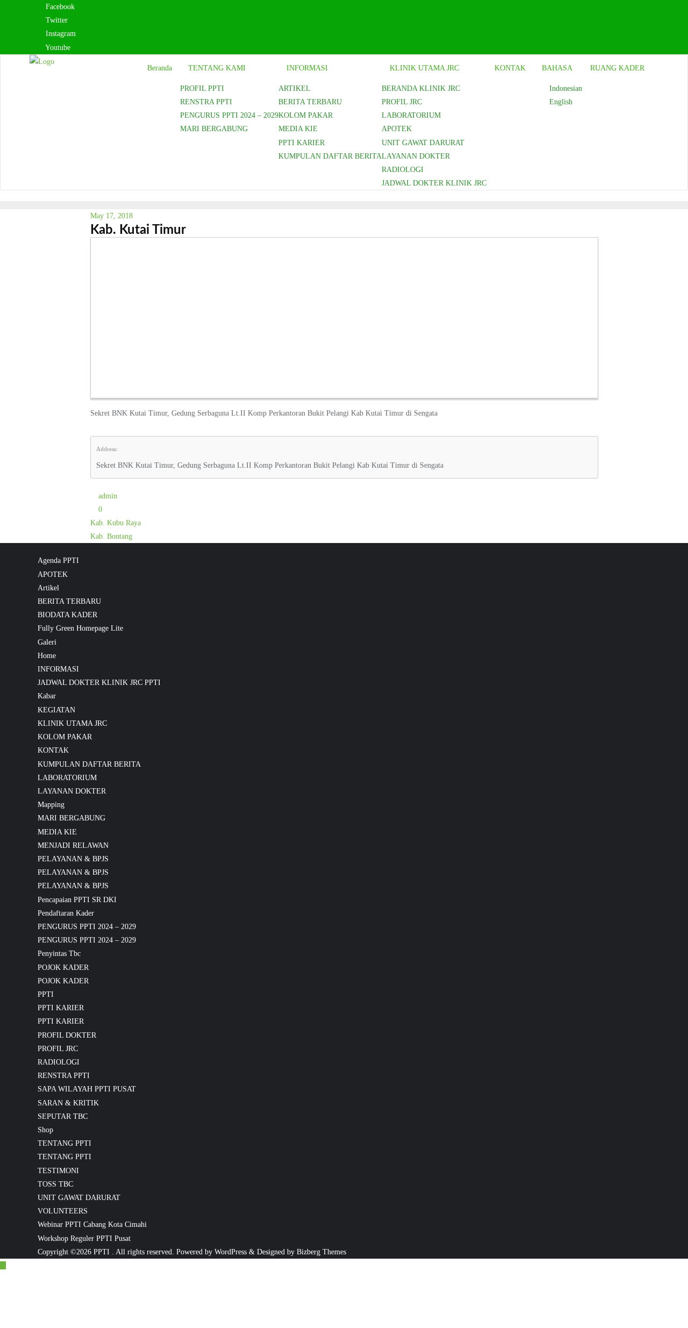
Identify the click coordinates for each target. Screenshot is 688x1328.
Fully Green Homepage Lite (80, 628)
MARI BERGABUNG (71, 818)
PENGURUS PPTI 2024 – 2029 (87, 927)
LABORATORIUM (67, 778)
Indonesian (565, 88)
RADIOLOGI (59, 1062)
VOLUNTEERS (63, 1211)
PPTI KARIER (61, 1008)
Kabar (47, 696)
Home (47, 656)
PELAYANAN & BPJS (73, 859)
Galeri (47, 642)
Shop (45, 1130)
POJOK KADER (63, 967)
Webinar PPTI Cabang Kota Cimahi (92, 1224)
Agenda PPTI (58, 560)
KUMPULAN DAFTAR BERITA (89, 764)
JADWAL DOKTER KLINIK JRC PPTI (99, 683)
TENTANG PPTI (64, 1143)
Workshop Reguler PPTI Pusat (84, 1238)
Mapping (51, 805)
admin (106, 496)
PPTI (46, 994)
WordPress (230, 1252)
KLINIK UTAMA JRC (72, 723)
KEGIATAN (56, 710)
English (560, 102)
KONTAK (53, 750)
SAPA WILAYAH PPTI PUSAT (87, 1089)
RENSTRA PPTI (64, 1076)
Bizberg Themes (321, 1252)
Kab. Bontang (111, 536)
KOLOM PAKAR (65, 737)
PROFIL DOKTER (67, 1035)
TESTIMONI (58, 1171)
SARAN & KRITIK (68, 1103)
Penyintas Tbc (59, 953)
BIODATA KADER (67, 615)
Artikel (48, 588)
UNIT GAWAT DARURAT (79, 1198)
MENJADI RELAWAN (73, 845)
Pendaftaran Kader (66, 913)
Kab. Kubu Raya (115, 523)
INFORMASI (58, 669)
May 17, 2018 (111, 216)
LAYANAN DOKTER (72, 791)
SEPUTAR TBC (63, 1116)
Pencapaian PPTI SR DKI (77, 900)
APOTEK (53, 574)
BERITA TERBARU (69, 601)
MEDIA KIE (57, 832)
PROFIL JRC (58, 1049)
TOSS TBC (55, 1184)
